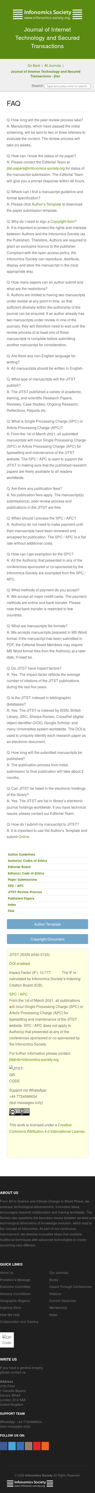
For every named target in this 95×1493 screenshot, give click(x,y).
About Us (6, 1272)
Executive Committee (15, 1286)
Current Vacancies (62, 1300)
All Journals (52, 65)
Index (12, 904)
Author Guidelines (21, 854)
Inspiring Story (10, 1307)
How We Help (10, 1314)
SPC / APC (16, 885)
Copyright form (62, 221)
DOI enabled (19, 963)
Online (23, 836)
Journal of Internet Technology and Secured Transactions (47, 37)
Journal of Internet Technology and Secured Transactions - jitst (45, 73)
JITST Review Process (25, 892)
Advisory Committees (15, 1293)
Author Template (47, 924)
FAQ (11, 911)
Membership (58, 1307)
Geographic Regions (15, 1300)
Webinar (55, 1293)
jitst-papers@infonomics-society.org (36, 168)
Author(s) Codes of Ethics (27, 860)
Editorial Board (19, 867)
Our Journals (58, 1272)
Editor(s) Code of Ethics (26, 873)
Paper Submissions (22, 879)
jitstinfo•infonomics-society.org (34, 1059)
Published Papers (21, 898)
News (53, 1314)
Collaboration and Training (19, 1321)
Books (53, 1279)
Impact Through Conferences (70, 1286)
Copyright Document (47, 939)
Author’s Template (46, 204)
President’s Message (15, 1279)
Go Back (34, 65)
